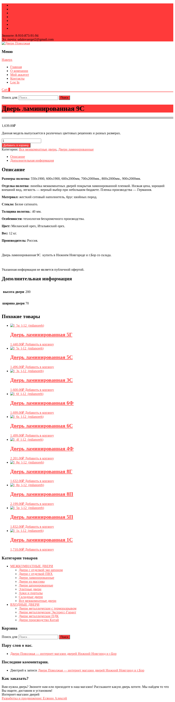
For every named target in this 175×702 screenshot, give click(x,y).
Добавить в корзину (16, 145)
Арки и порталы (31, 593)
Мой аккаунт (19, 74)
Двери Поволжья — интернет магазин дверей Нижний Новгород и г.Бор (63, 653)
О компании (19, 71)
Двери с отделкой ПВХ (36, 574)
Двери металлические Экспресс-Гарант (47, 612)
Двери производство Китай (39, 620)
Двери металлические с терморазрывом (47, 608)
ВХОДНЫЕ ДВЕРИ (24, 604)
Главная (16, 67)
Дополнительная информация (32, 160)
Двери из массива (32, 581)
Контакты (17, 78)
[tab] (91, 157)
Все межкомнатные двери (38, 149)
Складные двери (31, 597)
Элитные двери (30, 589)
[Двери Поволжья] (16, 43)
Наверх (7, 59)
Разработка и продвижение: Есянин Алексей (34, 698)
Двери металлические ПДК (39, 616)
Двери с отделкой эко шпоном (41, 570)
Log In (14, 82)
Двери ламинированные (76, 149)
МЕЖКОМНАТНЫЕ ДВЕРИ (31, 566)
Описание (17, 156)
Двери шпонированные (36, 585)
